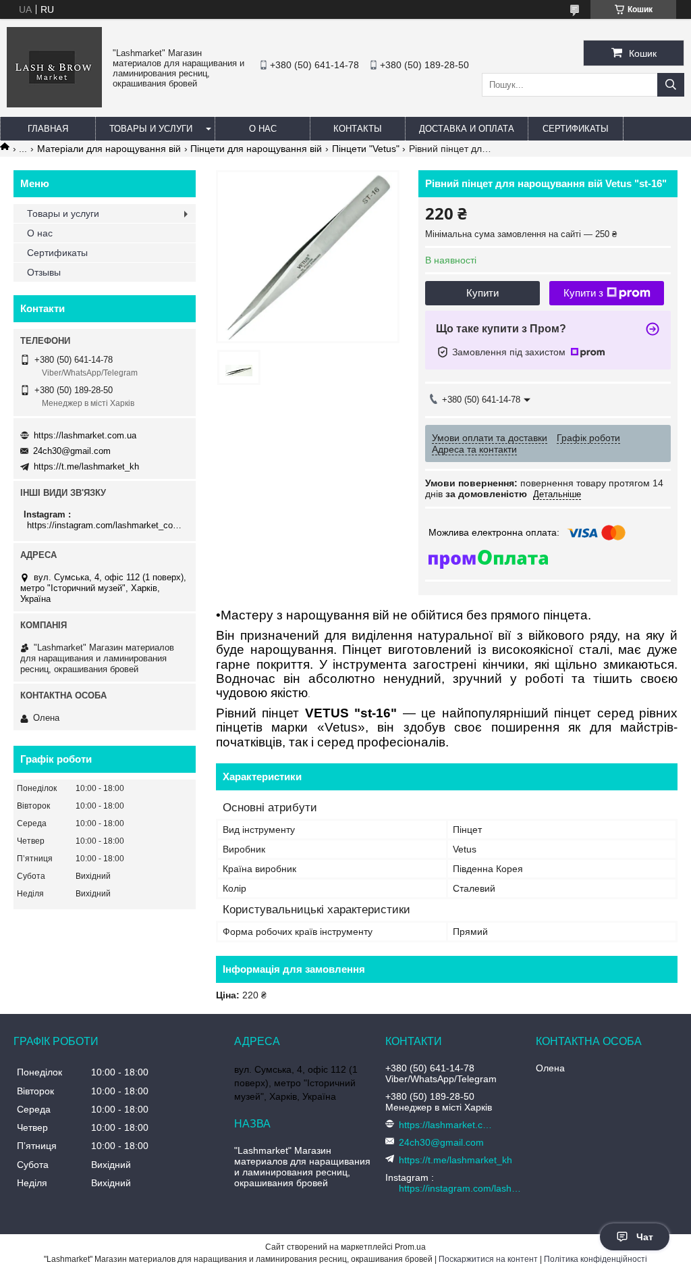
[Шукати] (670, 85)
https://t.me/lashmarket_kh (86, 466)
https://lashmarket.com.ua (85, 435)
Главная (48, 129)
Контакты (357, 129)
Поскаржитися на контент (488, 1259)
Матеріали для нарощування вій (109, 148)
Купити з (583, 293)
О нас (263, 129)
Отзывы (44, 272)
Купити (482, 293)
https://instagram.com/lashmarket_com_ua (106, 525)
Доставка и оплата (466, 129)
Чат (644, 1236)
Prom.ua (410, 1247)
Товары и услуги (150, 129)
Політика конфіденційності (595, 1259)
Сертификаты (576, 129)
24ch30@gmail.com (72, 451)
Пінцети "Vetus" (365, 148)
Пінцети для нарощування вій (256, 148)
